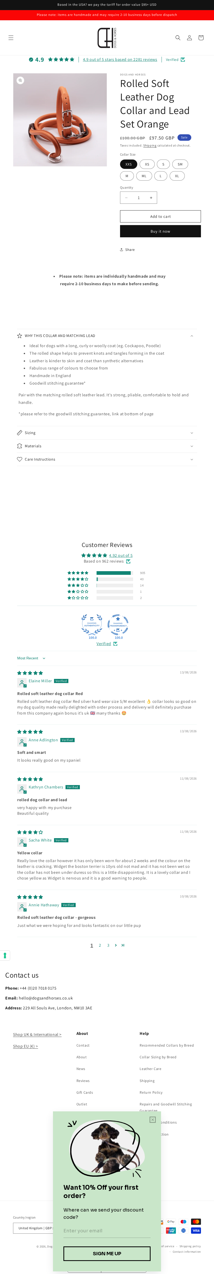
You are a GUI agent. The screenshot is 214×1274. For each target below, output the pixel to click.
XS (147, 164)
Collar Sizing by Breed (158, 1057)
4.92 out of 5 (121, 555)
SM (180, 164)
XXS (129, 164)
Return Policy (151, 1092)
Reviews (83, 1080)
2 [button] (100, 945)
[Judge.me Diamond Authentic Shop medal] (91, 624)
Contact (83, 1045)
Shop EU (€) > (25, 1046)
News (80, 1068)
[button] (11, 37)
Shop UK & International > (37, 1034)
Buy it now (160, 231)
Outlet (81, 1104)
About (81, 1057)
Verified (104, 643)
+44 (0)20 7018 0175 (38, 988)
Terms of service (163, 1246)
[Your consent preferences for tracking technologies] (5, 955)
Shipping (150, 145)
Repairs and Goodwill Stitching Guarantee (166, 1107)
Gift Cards (84, 1092)
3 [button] (108, 945)
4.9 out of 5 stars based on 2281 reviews (120, 59)
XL (177, 176)
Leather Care (150, 1068)
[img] (30, 673)
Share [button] (130, 249)
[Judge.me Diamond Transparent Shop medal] (118, 624)
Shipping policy (190, 1246)
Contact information (187, 1251)
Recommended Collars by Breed (167, 1045)
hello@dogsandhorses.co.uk (46, 998)
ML (144, 176)
